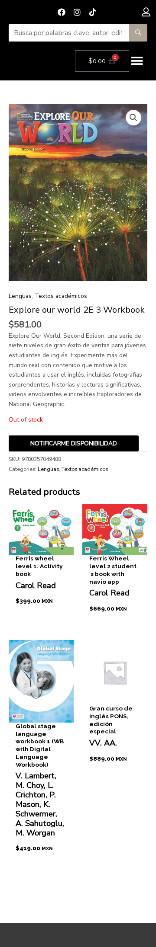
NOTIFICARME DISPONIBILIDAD (73, 443)
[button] (137, 61)
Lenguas (20, 296)
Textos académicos (61, 296)
